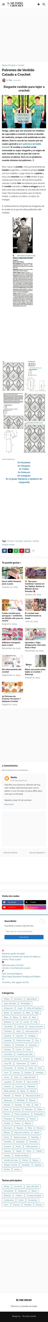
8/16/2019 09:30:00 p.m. (19, 780)
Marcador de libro (33, 1096)
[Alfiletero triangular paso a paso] (12, 634)
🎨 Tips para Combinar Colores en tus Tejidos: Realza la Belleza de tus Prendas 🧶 (34, 586)
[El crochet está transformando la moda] (35, 605)
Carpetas (8, 1040)
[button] (3, 4)
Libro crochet (32, 1082)
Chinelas (7, 1050)
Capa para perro (32, 1031)
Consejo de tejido (11, 1059)
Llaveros (7, 1086)
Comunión (8, 1054)
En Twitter (24, 469)
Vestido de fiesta (22, 1156)
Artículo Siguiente (36, 853)
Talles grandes (31, 1146)
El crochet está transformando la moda (33, 615)
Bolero (15, 1017)
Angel (19, 1008)
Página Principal (8, 65)
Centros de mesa (23, 1040)
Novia (6, 1109)
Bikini (37, 1013)
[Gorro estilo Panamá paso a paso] (12, 573)
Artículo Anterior (10, 853)
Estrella (21, 1068)
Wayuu (35, 1160)
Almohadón (25, 1004)
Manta (22, 1091)
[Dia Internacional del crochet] (12, 661)
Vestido (36, 541)
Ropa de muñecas (22, 1133)
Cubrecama (21, 1063)
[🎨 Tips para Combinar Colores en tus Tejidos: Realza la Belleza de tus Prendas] (35, 573)
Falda (30, 1068)
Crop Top (8, 1063)
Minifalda (21, 1100)
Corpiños (38, 1059)
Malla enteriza (10, 1091)
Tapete (19, 1151)
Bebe (28, 1013)
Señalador (20, 1142)
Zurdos (7, 1169)
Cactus (26, 1022)
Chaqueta (33, 1045)
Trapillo (39, 1151)
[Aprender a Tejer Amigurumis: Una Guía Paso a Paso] (35, 634)
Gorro (6, 1073)
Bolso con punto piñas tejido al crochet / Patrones (35, 672)
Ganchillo (19, 541)
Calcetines (8, 1027)
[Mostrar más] (33, 551)
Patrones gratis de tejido (13, 953)
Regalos (20, 1128)
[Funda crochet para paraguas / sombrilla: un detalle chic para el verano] (12, 605)
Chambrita (19, 1045)
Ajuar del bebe (10, 1004)
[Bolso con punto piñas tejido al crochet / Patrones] (35, 661)
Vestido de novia (11, 1160)
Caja (35, 1022)
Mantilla (7, 1096)
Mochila (7, 1105)
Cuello (33, 1063)
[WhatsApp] (16, 551)
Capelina (7, 1036)
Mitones (32, 1100)
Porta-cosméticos (22, 1114)
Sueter (18, 1146)
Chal (37, 1040)
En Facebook (24, 462)
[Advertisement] (24, 35)
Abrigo (6, 999)
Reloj (30, 1128)
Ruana (36, 1133)
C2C (17, 1022)
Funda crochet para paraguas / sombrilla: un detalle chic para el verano (12, 617)
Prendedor (20, 1119)
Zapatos (37, 1165)
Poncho (7, 1114)
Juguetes (8, 1082)
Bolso (25, 1017)
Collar (28, 1050)
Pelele (39, 1109)
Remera (39, 1128)
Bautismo (18, 1013)
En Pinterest (24, 472)
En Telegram (24, 466)
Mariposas (8, 1100)
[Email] (27, 551)
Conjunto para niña (25, 1054)
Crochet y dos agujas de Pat (15, 982)
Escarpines (8, 1068)
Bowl (34, 1017)
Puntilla (7, 1123)
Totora (28, 1151)
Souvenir (7, 1146)
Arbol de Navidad (34, 1008)
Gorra (40, 1068)
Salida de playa (20, 1137)
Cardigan (31, 1036)
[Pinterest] (21, 551)
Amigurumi (8, 1008)
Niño (37, 1105)
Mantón (18, 1096)
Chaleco (7, 1045)
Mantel (33, 1091)
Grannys (16, 1073)
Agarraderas (31, 999)
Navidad (18, 1105)
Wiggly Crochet (10, 1165)
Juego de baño (29, 1077)
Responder (9, 804)
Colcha (18, 1050)
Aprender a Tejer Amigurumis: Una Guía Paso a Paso (35, 645)
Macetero (31, 1086)
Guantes (27, 1073)
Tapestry (7, 1151)
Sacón (6, 1137)
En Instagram (24, 476)
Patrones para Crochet (12, 965)
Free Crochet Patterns (12, 974)
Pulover (33, 1119)
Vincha (25, 1160)
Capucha (19, 1036)
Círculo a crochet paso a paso (16, 968)
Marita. (14, 777)
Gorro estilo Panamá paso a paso (11, 582)
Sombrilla (33, 1142)
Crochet (21, 65)
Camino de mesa (36, 1027)
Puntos (17, 1123)
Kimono (19, 1082)
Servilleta (8, 1142)
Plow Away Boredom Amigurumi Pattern (21, 976)
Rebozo (28, 1123)
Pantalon (16, 1109)
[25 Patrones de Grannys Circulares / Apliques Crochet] (12, 688)
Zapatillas (26, 1165)
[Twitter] (10, 551)
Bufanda (7, 1022)
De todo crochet (29, 1316)
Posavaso (8, 1119)
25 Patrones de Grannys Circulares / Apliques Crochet (11, 698)
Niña (28, 1105)
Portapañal (38, 1114)
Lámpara (19, 1086)
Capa (18, 1031)
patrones (27, 541)
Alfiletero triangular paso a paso (11, 643)
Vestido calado (8, 545)
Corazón (26, 1059)
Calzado (20, 1027)
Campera (8, 1031)
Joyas (16, 1077)
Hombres (39, 1073)
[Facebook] (4, 551)
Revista (7, 1133)
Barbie (6, 1013)
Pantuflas (29, 1109)
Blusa (6, 1017)
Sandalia (35, 1137)
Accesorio (18, 999)
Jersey (6, 1077)
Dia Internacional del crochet (11, 670)
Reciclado (8, 1128)
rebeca (17, 1169)
